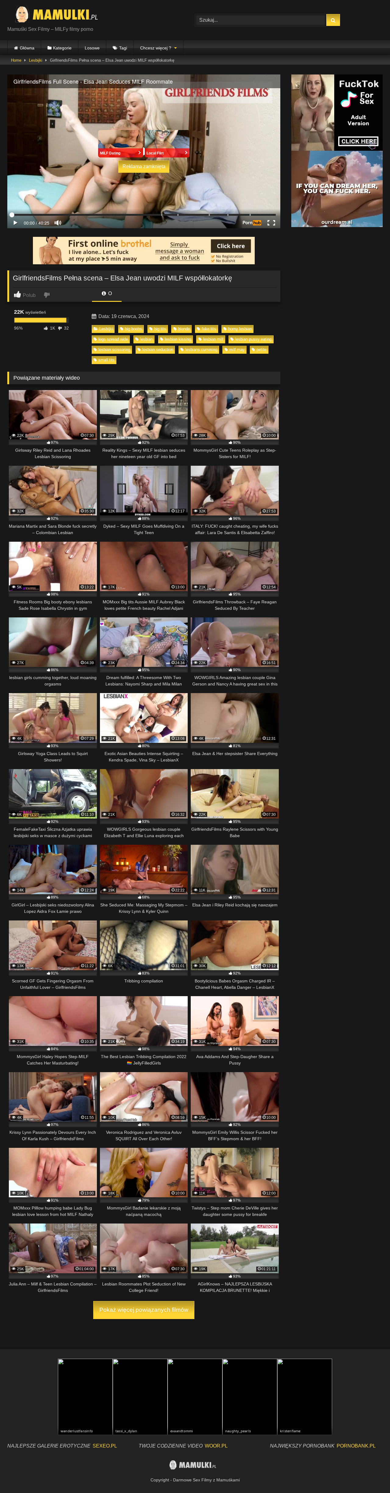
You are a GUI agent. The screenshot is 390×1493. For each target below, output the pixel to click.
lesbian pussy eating (253, 339)
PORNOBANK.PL (356, 1445)
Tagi (123, 47)
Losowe (92, 47)
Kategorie (62, 47)
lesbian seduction (157, 349)
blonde (184, 329)
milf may (237, 349)
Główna (27, 47)
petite (261, 349)
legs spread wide (113, 339)
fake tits (209, 329)
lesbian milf (213, 339)
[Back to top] (371, 1475)
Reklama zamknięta (143, 166)
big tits (160, 329)
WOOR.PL (216, 1445)
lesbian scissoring (114, 349)
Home (16, 60)
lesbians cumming (201, 349)
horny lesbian (240, 329)
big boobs (133, 329)
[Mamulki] (60, 15)
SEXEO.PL (105, 1445)
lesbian (146, 339)
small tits (106, 360)
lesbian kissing (178, 339)
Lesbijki (35, 60)
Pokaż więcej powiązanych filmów (143, 1310)
